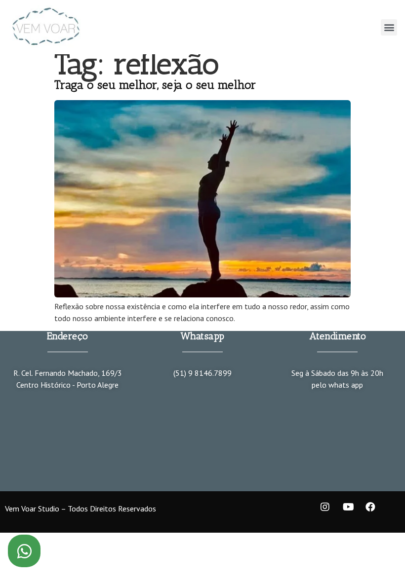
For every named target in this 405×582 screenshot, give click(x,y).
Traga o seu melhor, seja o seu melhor (155, 84)
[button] (389, 27)
